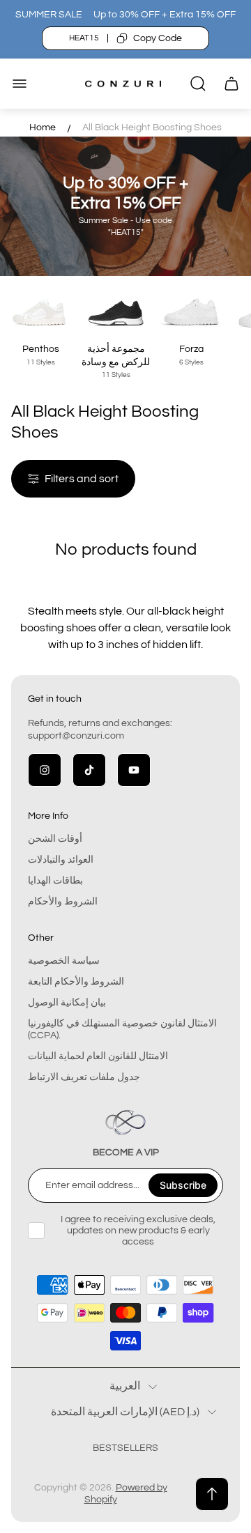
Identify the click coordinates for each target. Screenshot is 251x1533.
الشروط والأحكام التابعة (76, 982)
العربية (124, 1386)
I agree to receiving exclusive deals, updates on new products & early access (138, 1231)
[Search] (198, 83)
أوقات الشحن (55, 839)
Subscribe (183, 1185)
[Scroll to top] (212, 1494)
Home (42, 127)
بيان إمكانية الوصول (67, 1003)
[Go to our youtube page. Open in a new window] (134, 770)
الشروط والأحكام (63, 902)
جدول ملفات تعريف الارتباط (84, 1077)
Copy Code (157, 38)
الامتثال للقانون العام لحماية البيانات (98, 1056)
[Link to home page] (125, 1123)
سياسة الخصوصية (64, 961)
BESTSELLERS (125, 1448)
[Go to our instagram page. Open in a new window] (44, 770)
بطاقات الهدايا (55, 881)
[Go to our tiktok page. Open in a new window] (89, 770)
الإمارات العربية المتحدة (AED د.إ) (125, 1411)
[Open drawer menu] (19, 84)
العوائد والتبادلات (60, 860)
